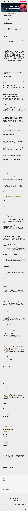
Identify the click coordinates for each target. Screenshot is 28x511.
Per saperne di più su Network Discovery (13, 460)
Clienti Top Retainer (6, 437)
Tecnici (4, 387)
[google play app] (16, 500)
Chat (3, 155)
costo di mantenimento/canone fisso (9, 183)
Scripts (4, 363)
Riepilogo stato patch (6, 425)
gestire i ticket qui (12, 215)
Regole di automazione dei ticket (8, 342)
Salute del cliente (6, 419)
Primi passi (19, 13)
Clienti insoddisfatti (6, 448)
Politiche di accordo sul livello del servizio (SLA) (10, 336)
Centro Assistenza (10, 1)
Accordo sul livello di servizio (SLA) (8, 414)
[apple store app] (11, 500)
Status (19, 504)
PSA (3, 478)
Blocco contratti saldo (6, 443)
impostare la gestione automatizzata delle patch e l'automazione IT (13, 165)
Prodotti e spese (6, 346)
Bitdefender (13, 304)
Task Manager (5, 142)
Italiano (23, 504)
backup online (16, 185)
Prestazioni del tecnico (6, 432)
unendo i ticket (11, 216)
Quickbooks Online (15, 319)
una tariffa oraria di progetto (8, 184)
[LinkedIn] (6, 19)
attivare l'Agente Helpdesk (13, 227)
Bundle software (6, 351)
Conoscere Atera (14, 13)
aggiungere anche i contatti (6, 72)
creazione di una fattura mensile (9, 320)
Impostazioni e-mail (6, 368)
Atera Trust (14, 504)
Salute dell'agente (6, 420)
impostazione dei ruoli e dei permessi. (13, 330)
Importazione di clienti (6, 394)
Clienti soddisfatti (6, 447)
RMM (3, 476)
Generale (5, 410)
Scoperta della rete (6, 489)
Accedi (18, 1)
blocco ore (20, 183)
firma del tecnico (10, 396)
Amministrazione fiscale (7, 397)
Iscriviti (23, 1)
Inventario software (5, 143)
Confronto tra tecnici (6, 431)
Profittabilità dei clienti (6, 436)
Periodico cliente (6, 441)
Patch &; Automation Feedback (8, 426)
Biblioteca (9, 13)
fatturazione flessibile (12, 318)
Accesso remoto (5, 487)
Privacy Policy (4, 504)
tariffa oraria (16, 183)
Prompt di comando (5, 147)
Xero (20, 319)
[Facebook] (3, 19)
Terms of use (9, 504)
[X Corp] (5, 19)
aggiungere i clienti (17, 71)
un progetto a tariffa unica (15, 184)
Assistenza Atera (5, 13)
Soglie (4, 359)
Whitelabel (5, 378)
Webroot (4, 153)
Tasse (4, 348)
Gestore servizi (5, 141)
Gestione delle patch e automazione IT (9, 361)
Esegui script (4, 149)
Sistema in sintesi (6, 418)
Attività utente (5, 146)
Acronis (9, 292)
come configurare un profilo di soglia (18, 110)
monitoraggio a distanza (10, 185)
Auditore (5, 421)
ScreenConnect (6, 277)
